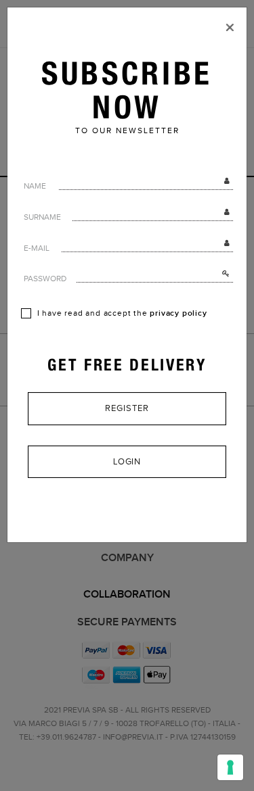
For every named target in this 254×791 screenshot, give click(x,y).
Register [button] (126, 408)
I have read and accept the (121, 313)
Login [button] (127, 461)
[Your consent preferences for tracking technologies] (230, 767)
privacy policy (178, 313)
